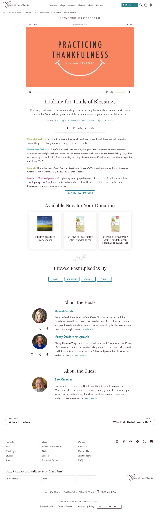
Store (90, 5)
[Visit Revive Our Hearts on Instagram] (117, 441)
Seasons (88, 279)
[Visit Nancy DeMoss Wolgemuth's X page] (39, 354)
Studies (81, 5)
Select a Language (108, 506)
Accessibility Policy (85, 506)
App (8, 460)
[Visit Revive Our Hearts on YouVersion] (151, 441)
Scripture (72, 279)
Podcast (11, 12)
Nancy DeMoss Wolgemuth (72, 336)
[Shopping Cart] (145, 5)
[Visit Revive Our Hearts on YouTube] (130, 441)
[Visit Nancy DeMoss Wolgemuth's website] (32, 354)
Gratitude (108, 120)
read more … (89, 329)
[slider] (68, 92)
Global (45, 451)
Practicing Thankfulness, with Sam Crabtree (74, 120)
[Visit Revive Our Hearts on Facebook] (123, 441)
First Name (12, 478)
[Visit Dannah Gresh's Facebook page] (47, 329)
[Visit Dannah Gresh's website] (32, 329)
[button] (155, 4)
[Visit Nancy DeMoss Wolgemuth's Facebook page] (47, 354)
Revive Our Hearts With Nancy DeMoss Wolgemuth (35, 12)
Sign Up (86, 479)
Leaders (71, 5)
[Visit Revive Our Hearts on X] (144, 441)
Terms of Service (65, 506)
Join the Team (84, 455)
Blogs (62, 5)
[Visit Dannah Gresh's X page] (39, 329)
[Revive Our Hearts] (16, 5)
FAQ (80, 460)
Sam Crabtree (63, 379)
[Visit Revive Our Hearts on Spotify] (137, 441)
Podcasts (52, 5)
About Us (82, 446)
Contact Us (83, 451)
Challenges (11, 451)
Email (45, 478)
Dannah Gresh (64, 310)
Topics (104, 279)
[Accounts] (150, 4)
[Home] (4, 12)
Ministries (86, 501)
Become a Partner (50, 460)
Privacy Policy (46, 506)
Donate (127, 5)
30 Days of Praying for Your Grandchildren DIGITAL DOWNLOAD (115, 240)
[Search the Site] (141, 5)
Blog (8, 446)
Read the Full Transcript (80, 193)
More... (99, 5)
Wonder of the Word (51, 446)
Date (55, 279)
